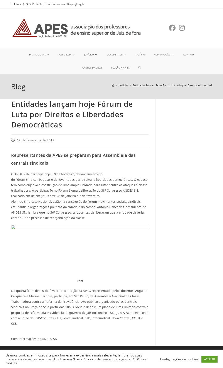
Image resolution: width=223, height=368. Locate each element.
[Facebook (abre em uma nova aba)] (172, 28)
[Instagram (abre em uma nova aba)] (181, 28)
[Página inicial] (113, 85)
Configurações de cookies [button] (179, 359)
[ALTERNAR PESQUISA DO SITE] (139, 67)
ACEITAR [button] (209, 359)
